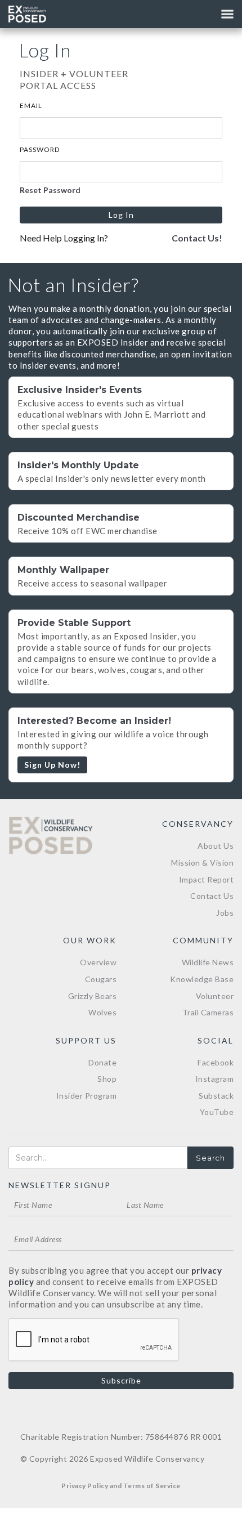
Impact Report (206, 879)
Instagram (214, 1078)
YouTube (217, 1112)
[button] (227, 14)
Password (40, 149)
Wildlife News (208, 962)
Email (31, 105)
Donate (102, 1062)
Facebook (216, 1062)
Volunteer (215, 996)
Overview (98, 962)
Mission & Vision (202, 862)
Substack (216, 1095)
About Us (216, 845)
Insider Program (86, 1095)
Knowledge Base (202, 979)
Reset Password (50, 190)
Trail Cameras (208, 1012)
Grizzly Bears (92, 996)
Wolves (102, 1012)
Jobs (225, 912)
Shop (106, 1078)
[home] (27, 14)
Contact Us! (197, 238)
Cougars (101, 979)
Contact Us (212, 896)
